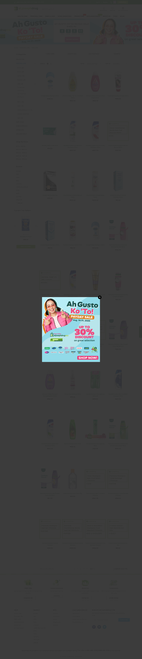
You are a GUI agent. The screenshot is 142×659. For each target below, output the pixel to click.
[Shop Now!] (71, 329)
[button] (100, 297)
